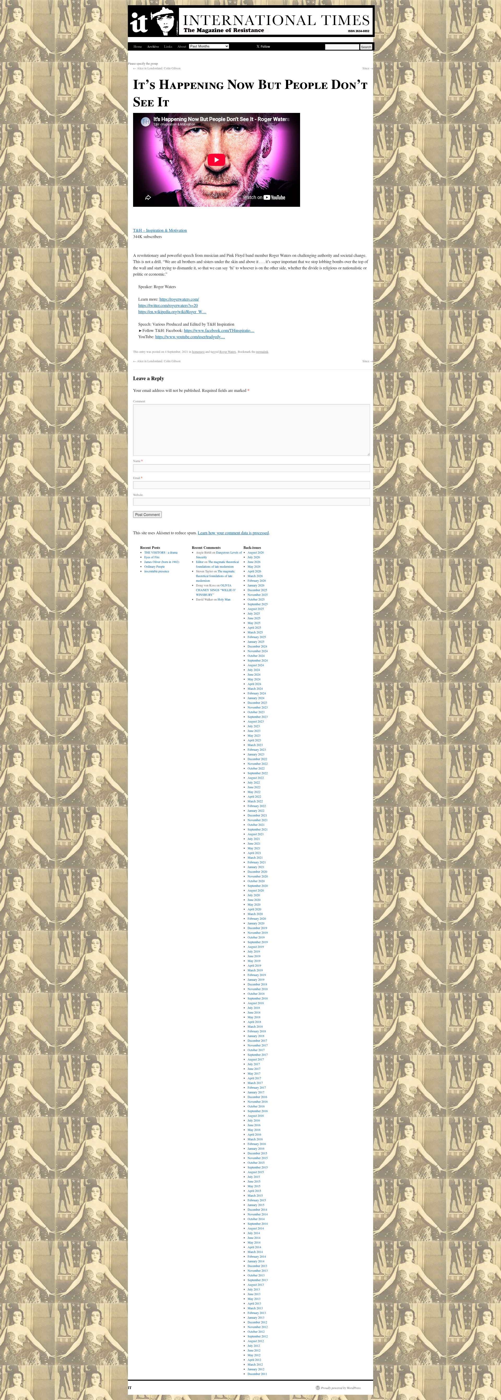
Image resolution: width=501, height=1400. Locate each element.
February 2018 (257, 1031)
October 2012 (256, 1331)
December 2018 (257, 984)
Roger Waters (227, 351)
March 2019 (255, 970)
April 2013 (254, 1303)
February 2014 (257, 1256)
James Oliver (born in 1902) (161, 562)
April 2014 (254, 1247)
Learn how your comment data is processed (233, 532)
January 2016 (256, 1148)
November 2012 (258, 1327)
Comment (139, 401)
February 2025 (257, 637)
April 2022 (254, 796)
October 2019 (256, 937)
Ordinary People (154, 566)
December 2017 (257, 1040)
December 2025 (257, 590)
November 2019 (258, 932)
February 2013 (257, 1313)
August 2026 (256, 552)
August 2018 (256, 1003)
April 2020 (254, 909)
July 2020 (254, 895)
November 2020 (258, 876)
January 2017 (256, 1092)
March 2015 (255, 1195)
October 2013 (256, 1275)
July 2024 (254, 670)
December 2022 (257, 759)
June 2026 (254, 562)
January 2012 (256, 1369)
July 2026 (254, 557)
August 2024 (256, 665)
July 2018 (254, 1007)
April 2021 (254, 853)
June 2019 (254, 956)
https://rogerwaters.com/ (179, 299)
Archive (153, 46)
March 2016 (255, 1139)
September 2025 (258, 604)
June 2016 (254, 1125)
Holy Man (224, 599)
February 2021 (257, 862)
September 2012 (258, 1336)
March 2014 (255, 1252)
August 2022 (256, 777)
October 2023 (256, 712)
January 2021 (256, 867)
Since (367, 68)
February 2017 (257, 1087)
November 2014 (258, 1214)
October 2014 (256, 1219)
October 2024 (256, 655)
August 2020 (256, 890)
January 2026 (256, 585)
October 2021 (256, 824)
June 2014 (254, 1237)
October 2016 (256, 1106)
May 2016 (254, 1130)
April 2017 (254, 1078)
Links (168, 46)
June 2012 (254, 1350)
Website (138, 495)
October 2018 (256, 993)
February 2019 (257, 975)
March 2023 (255, 745)
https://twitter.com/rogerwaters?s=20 (168, 305)
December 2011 (257, 1374)
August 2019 (256, 946)
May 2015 (254, 1186)
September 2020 (258, 885)
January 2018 (256, 1036)
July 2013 (254, 1289)
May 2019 (254, 961)
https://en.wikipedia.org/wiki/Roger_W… (172, 311)
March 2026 (255, 576)
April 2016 (254, 1134)
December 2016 (257, 1097)
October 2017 (256, 1050)
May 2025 (254, 623)
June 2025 (254, 618)
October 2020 (256, 881)
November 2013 (258, 1270)
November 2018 (258, 989)
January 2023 (256, 754)
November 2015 (258, 1158)
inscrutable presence (156, 571)
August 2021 (256, 834)
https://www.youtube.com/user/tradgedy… (190, 336)
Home (138, 46)
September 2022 (258, 773)
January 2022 (256, 810)
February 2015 (257, 1200)
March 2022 (255, 801)
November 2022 (258, 763)
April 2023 (254, 740)
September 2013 (258, 1280)
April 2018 (254, 1022)
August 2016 (256, 1115)
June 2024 (254, 674)
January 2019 (256, 979)
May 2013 (254, 1298)
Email (137, 478)
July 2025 (254, 613)
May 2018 (254, 1017)
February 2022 (257, 806)
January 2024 (256, 698)
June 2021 (254, 843)
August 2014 (256, 1228)
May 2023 (254, 735)
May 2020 (254, 904)
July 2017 (254, 1064)
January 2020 (256, 923)
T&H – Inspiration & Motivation (160, 230)
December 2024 (257, 646)
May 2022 (254, 792)
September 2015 (258, 1167)
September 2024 (258, 660)
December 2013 (257, 1266)
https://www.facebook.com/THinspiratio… (219, 330)
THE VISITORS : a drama (160, 552)
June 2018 (254, 1012)
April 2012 (254, 1359)
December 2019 (257, 928)
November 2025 (258, 594)
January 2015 (256, 1205)
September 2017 (258, 1054)
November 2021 (258, 820)
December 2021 (257, 815)
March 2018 (255, 1026)
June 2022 (254, 787)
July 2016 (254, 1120)
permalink (262, 351)
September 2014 (258, 1223)
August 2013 (256, 1284)
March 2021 (255, 857)
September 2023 (258, 716)
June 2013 (254, 1294)
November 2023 (258, 707)
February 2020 (257, 918)
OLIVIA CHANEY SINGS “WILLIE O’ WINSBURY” (216, 590)
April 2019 (254, 965)
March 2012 (255, 1364)
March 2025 (255, 632)
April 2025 (254, 627)
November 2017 (258, 1045)
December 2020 (257, 871)
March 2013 (255, 1308)
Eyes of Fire (151, 557)
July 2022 (254, 782)
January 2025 (256, 641)
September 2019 (258, 942)
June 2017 (254, 1068)
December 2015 (257, 1153)
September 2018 (258, 998)
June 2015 (254, 1181)
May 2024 (254, 679)
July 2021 (254, 839)
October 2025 (256, 599)
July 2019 (254, 951)
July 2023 (254, 726)
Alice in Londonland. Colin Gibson (157, 68)
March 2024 (255, 688)
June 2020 (254, 900)
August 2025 (256, 609)
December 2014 (257, 1209)
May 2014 (254, 1242)
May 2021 (254, 848)
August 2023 (256, 721)
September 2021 (258, 829)
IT (130, 1387)
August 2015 (256, 1172)
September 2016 (258, 1111)
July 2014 (254, 1233)
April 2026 (254, 571)
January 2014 (256, 1261)
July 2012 (254, 1345)
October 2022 (256, 768)
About (181, 46)
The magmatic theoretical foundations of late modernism (215, 576)
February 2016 (257, 1144)
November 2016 (258, 1101)
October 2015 (256, 1162)
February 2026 (257, 580)
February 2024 (257, 693)
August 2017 (256, 1059)
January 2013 (256, 1317)
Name (138, 461)
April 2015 (254, 1191)
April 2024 (254, 684)
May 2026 (254, 566)
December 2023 (257, 702)
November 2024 (258, 651)
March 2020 (255, 914)
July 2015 (254, 1176)
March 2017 (255, 1083)
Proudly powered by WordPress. (341, 1388)
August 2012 (256, 1341)
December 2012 (257, 1322)
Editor (200, 562)
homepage (198, 351)
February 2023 (257, 749)
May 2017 (254, 1073)
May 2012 (254, 1355)
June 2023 (254, 731)
